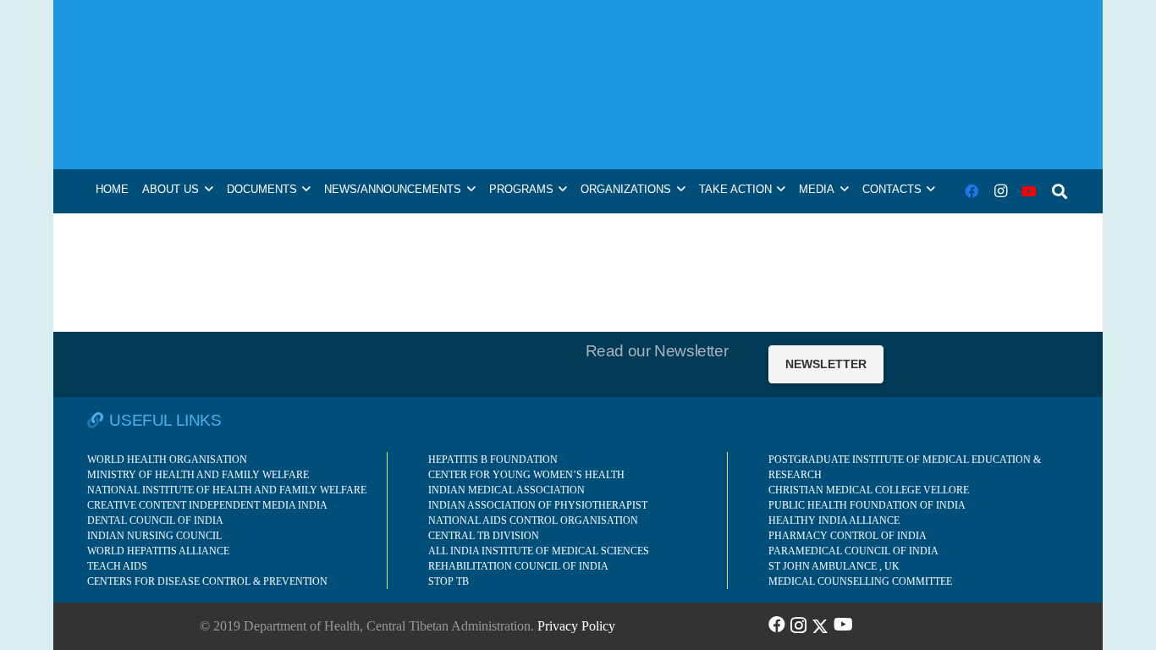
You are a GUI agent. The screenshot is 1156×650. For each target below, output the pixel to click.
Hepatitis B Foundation (493, 459)
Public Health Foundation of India (867, 505)
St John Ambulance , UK (834, 566)
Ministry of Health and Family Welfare (198, 475)
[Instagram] (1000, 191)
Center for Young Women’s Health (526, 475)
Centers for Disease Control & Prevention (207, 581)
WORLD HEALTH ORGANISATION (167, 459)
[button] (1059, 191)
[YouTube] (1029, 191)
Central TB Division (483, 536)
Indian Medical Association (506, 490)
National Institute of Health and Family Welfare (226, 490)
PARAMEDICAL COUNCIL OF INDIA (853, 551)
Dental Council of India (155, 520)
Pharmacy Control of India (847, 536)
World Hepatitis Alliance (158, 551)
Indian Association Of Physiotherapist (537, 505)
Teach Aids (117, 566)
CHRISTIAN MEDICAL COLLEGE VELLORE (868, 490)
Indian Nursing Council (154, 536)
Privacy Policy (576, 626)
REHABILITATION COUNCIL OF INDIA (518, 566)
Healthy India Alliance (834, 520)
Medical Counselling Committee (860, 581)
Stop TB (448, 581)
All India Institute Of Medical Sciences (538, 551)
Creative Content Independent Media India (207, 505)
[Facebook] (971, 191)
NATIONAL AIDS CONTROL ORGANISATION (533, 520)
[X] (820, 624)
